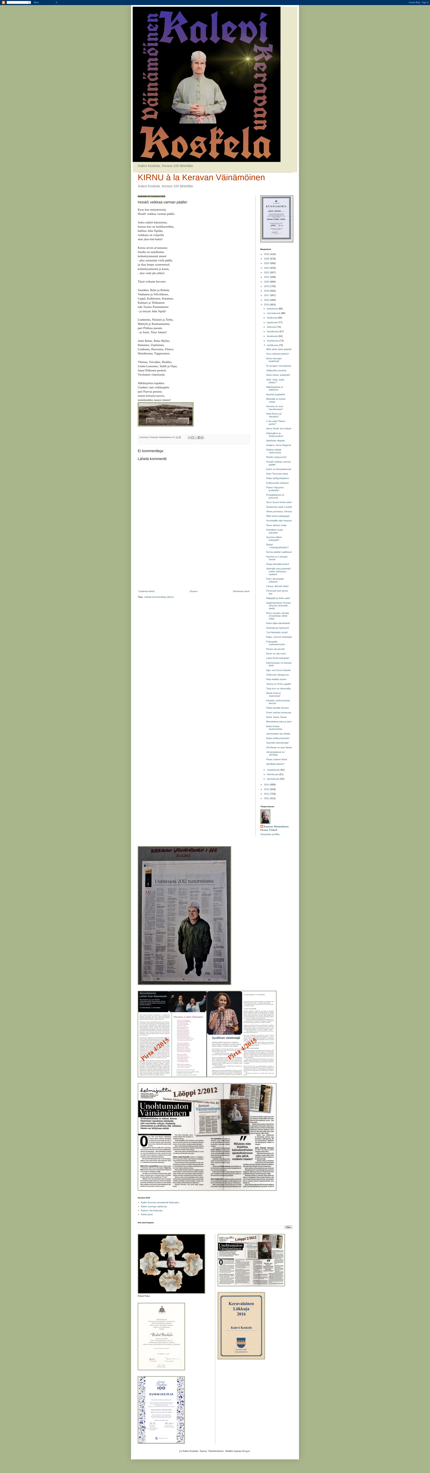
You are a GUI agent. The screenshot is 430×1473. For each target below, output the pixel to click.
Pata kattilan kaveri (276, 679)
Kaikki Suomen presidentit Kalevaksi (160, 1202)
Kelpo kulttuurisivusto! (277, 738)
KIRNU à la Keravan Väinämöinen (201, 177)
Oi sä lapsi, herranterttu (278, 365)
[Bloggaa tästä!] (192, 437)
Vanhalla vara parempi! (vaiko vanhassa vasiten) (278, 571)
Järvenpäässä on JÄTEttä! (275, 753)
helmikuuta (273, 774)
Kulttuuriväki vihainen (277, 483)
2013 (267, 789)
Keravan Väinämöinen (276, 826)
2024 (267, 263)
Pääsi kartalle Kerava (277, 707)
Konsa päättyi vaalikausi (279, 552)
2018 (267, 290)
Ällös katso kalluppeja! (278, 516)
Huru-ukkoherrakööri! (277, 353)
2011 (267, 798)
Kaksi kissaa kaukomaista (274, 727)
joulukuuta (272, 308)
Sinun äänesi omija (276, 525)
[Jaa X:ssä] (196, 437)
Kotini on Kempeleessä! (278, 469)
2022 (267, 272)
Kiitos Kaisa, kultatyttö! (278, 375)
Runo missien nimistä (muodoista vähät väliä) (277, 616)
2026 (267, 254)
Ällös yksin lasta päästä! (279, 349)
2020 (267, 281)
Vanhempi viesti (241, 591)
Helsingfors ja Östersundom (274, 434)
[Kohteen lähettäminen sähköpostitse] (189, 437)
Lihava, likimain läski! (277, 586)
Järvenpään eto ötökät (278, 733)
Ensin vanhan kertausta (278, 712)
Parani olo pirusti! (275, 649)
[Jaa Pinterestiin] (202, 437)
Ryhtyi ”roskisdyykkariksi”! (277, 546)
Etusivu (194, 591)
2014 (267, 784)
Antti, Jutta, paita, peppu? (275, 381)
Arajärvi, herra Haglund (278, 445)
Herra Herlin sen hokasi (278, 428)
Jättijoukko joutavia (276, 370)
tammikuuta (273, 778)
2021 (267, 277)
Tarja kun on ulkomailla (278, 688)
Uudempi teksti (146, 591)
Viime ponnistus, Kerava (279, 511)
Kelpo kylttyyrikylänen (277, 478)
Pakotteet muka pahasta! (274, 531)
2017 (267, 295)
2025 (267, 258)
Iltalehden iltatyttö (275, 440)
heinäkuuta (273, 331)
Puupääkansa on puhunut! (275, 496)
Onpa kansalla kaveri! (277, 564)
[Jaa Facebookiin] (199, 437)
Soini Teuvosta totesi (277, 473)
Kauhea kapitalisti (275, 394)
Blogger (246, 1451)
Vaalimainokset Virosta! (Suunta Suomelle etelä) (278, 605)
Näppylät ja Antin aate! (278, 598)
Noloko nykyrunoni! (276, 457)
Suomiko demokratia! (277, 742)
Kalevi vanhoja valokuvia (154, 1206)
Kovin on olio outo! (276, 653)
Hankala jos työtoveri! (277, 627)
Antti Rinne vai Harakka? (274, 415)
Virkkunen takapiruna (277, 674)
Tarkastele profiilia (270, 834)
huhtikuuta (273, 345)
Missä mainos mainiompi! (273, 694)
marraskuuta (274, 313)
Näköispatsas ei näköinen (274, 388)
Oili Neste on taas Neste (279, 747)
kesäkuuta (272, 336)
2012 (267, 793)
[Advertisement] (194, 561)
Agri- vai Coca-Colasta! (278, 670)
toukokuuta (273, 340)
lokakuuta (272, 317)
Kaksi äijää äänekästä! (278, 623)
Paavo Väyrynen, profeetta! (275, 489)
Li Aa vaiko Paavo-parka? (276, 422)
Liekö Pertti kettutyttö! (277, 658)
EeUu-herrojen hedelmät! (274, 360)
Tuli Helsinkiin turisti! (277, 632)
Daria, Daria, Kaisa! (276, 717)
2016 (267, 300)
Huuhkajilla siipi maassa (279, 520)
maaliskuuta (273, 769)
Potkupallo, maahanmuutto (275, 643)
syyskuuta (272, 322)
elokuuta (272, 327)
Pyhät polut (147, 1214)
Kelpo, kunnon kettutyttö (279, 637)
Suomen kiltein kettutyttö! (274, 538)
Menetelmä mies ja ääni (279, 721)
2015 (267, 304)
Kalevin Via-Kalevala (151, 1210)
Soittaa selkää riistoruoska (273, 451)
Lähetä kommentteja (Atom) (159, 597)
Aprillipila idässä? (275, 764)
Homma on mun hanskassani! (274, 407)
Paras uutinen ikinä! (276, 759)
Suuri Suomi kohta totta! (279, 502)
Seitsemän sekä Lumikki (279, 507)
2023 (267, 268)
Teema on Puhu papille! (278, 684)
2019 (267, 286)
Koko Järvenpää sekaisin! (275, 580)
